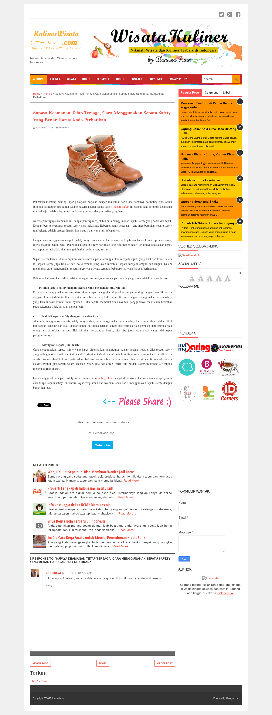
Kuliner (55, 79)
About (120, 79)
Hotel (86, 79)
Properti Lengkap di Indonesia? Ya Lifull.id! (80, 488)
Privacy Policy (178, 79)
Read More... (132, 480)
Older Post (165, 663)
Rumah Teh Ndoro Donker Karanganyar (209, 223)
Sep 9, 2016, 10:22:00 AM (77, 572)
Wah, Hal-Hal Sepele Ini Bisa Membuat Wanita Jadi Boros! (91, 471)
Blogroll (102, 79)
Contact (136, 79)
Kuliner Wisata (56, 698)
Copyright (155, 79)
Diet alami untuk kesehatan (200, 180)
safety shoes (106, 378)
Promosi (64, 127)
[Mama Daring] (194, 351)
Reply (49, 585)
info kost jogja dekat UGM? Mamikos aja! (79, 504)
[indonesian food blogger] (187, 400)
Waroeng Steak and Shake (199, 201)
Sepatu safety (121, 207)
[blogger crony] (208, 400)
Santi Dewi (53, 572)
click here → (225, 593)
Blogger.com (232, 698)
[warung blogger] (228, 374)
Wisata (71, 79)
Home (40, 79)
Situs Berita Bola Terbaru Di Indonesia (77, 521)
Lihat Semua (38, 681)
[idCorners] (229, 400)
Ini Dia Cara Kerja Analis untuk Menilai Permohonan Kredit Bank (96, 537)
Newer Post (40, 663)
